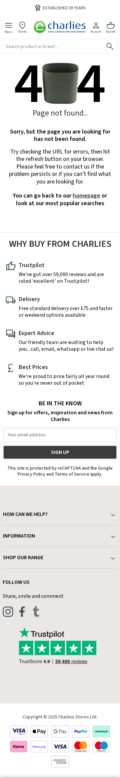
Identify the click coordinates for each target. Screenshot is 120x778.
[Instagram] (8, 611)
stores (22, 31)
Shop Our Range (23, 557)
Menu (9, 32)
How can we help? (25, 514)
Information (19, 536)
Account (96, 31)
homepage (86, 196)
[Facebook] (22, 611)
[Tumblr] (36, 611)
